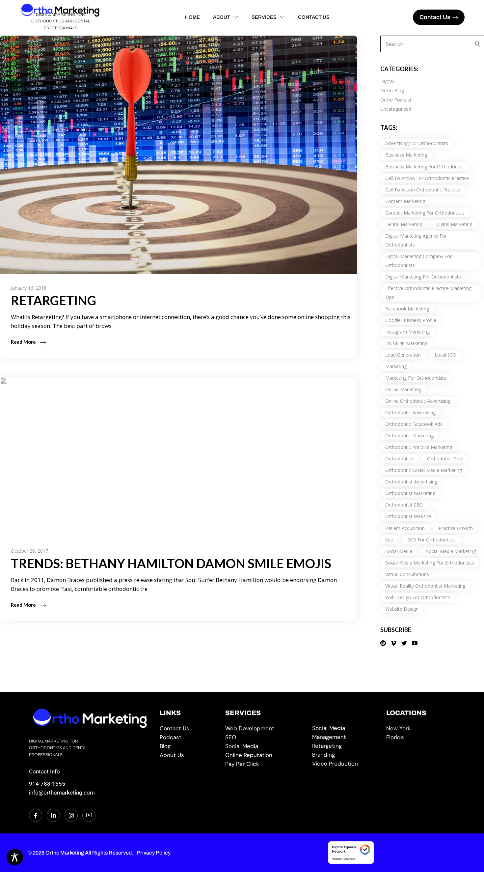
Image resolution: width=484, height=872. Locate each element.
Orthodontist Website (408, 516)
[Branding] (344, 754)
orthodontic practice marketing (418, 447)
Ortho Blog (392, 90)
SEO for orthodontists (431, 540)
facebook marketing (407, 308)
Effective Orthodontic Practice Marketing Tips (428, 292)
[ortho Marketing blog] (187, 746)
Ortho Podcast (396, 100)
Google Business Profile (410, 320)
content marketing (405, 201)
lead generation (403, 355)
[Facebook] (35, 815)
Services (264, 17)
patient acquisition (405, 528)
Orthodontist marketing (410, 493)
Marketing (396, 366)
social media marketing (451, 551)
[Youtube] (88, 815)
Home (192, 17)
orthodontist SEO (404, 505)
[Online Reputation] (264, 755)
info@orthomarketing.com (62, 792)
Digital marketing (454, 224)
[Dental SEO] (264, 737)
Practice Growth (456, 528)
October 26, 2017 (29, 551)
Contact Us (314, 17)
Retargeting (53, 300)
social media (398, 551)
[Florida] (420, 737)
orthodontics (399, 458)
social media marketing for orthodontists (429, 563)
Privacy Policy (154, 853)
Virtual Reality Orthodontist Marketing (425, 586)
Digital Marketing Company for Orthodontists (418, 260)
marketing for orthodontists (415, 378)
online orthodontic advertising (417, 401)
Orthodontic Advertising (410, 412)
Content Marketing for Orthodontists (425, 213)
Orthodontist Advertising (411, 482)
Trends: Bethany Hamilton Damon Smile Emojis (171, 563)
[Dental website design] (264, 728)
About (221, 17)
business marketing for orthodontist (424, 166)
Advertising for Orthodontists (416, 143)
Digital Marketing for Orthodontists (423, 277)
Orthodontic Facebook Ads (414, 424)
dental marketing (403, 224)
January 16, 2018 (28, 288)
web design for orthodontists (417, 597)
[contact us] (187, 728)
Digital (387, 81)
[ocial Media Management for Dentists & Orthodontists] (344, 732)
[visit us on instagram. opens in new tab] (71, 815)
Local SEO (445, 355)
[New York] (420, 728)
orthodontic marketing (409, 435)
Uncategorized (395, 109)
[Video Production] (344, 763)
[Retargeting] (344, 745)
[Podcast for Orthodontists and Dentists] (187, 737)
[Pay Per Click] (264, 764)
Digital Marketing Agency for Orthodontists (416, 240)
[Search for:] (476, 44)
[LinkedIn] (53, 815)
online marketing (403, 389)
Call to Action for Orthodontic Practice (427, 178)
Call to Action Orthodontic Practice (422, 190)
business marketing (406, 155)
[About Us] (187, 755)
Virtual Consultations (407, 574)
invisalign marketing (406, 343)
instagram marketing (407, 332)
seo (389, 540)
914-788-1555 (47, 783)
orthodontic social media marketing (423, 470)
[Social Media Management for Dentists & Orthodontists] (264, 746)
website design (401, 609)
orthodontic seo (444, 458)
